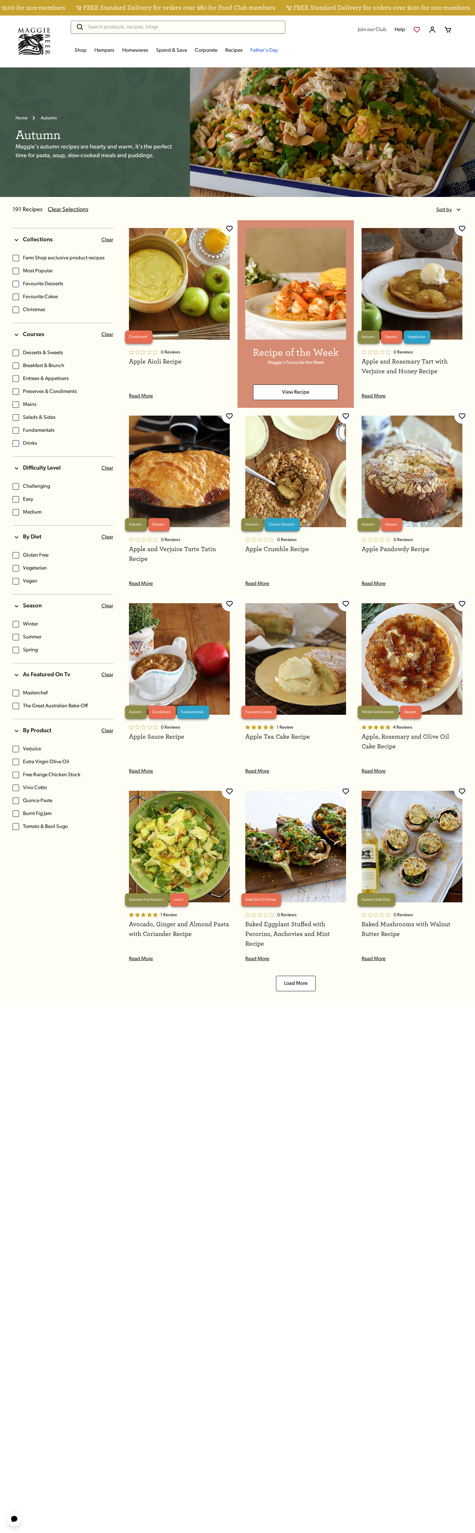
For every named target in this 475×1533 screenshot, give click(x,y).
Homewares (135, 50)
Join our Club (372, 29)
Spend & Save (171, 50)
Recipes (234, 50)
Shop (81, 50)
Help (400, 29)
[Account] (432, 30)
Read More (141, 396)
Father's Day (264, 50)
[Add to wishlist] (229, 228)
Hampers (104, 50)
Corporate (206, 50)
